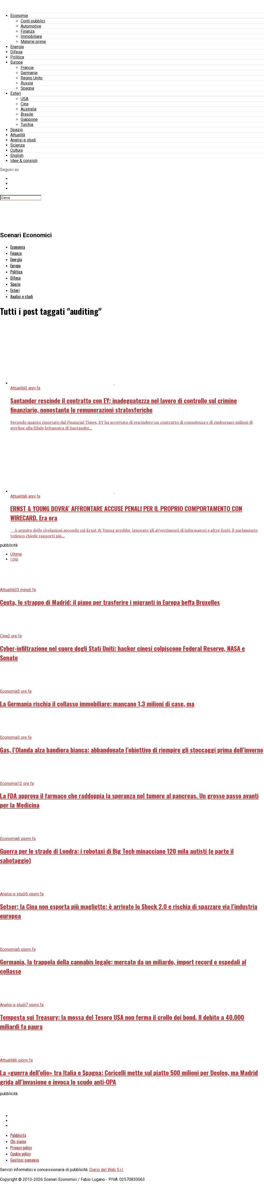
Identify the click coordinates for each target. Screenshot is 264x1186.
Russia (27, 83)
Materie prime (33, 41)
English (16, 155)
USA (24, 98)
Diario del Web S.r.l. (106, 1169)
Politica (17, 57)
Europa (16, 62)
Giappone (29, 119)
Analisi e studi (23, 140)
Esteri (15, 93)
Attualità (17, 134)
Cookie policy (20, 1154)
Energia (17, 46)
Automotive (31, 26)
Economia (19, 15)
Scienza (17, 145)
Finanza (28, 31)
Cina (24, 103)
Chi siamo (18, 1141)
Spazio (16, 129)
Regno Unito (32, 77)
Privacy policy (21, 1148)
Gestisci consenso (24, 1160)
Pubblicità (18, 1135)
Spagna (27, 88)
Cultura (16, 150)
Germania (29, 72)
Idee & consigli (23, 160)
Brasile (27, 114)
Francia (27, 67)
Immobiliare (31, 36)
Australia (28, 109)
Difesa (16, 51)
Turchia (27, 124)
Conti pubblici (33, 21)
